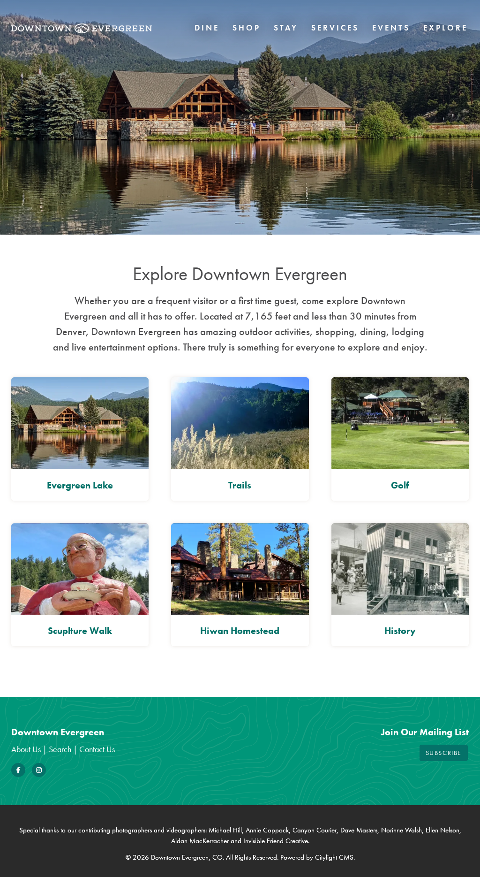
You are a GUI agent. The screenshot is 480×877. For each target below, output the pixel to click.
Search (60, 749)
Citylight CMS (334, 857)
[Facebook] (18, 770)
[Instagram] (39, 770)
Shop (246, 28)
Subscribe (444, 752)
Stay (286, 28)
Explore (445, 28)
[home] (81, 28)
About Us (26, 749)
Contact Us (97, 749)
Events (391, 28)
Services (335, 28)
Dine (207, 28)
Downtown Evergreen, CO (187, 857)
